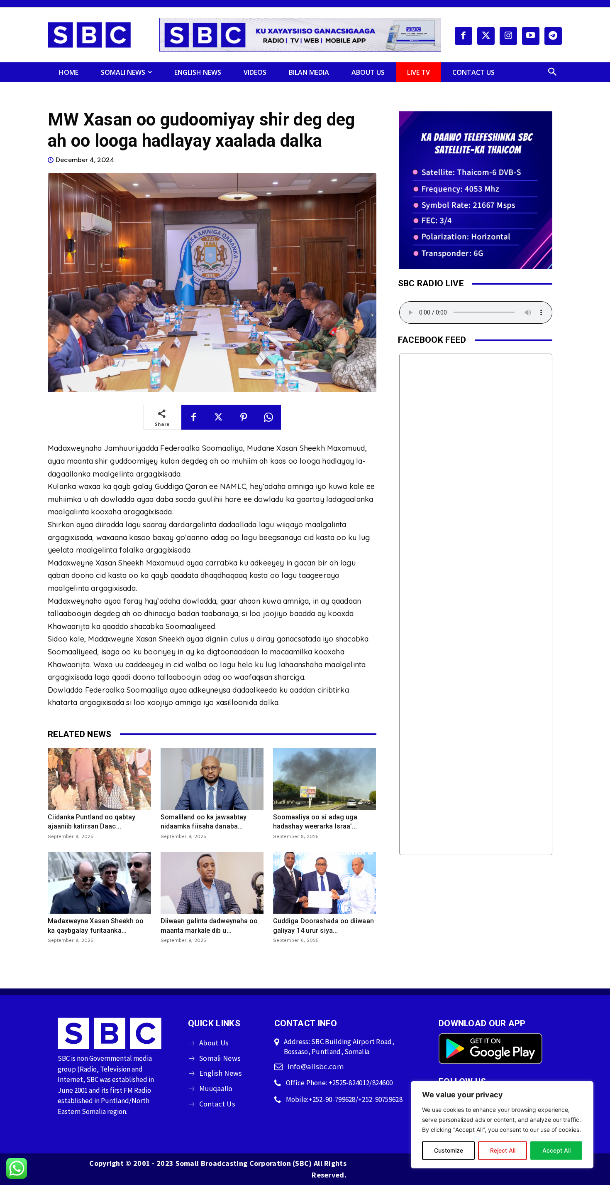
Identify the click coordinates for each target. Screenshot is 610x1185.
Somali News (220, 1058)
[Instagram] (508, 36)
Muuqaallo (216, 1088)
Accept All (556, 1150)
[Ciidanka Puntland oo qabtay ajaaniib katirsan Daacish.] (99, 779)
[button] (552, 72)
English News (220, 1073)
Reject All (502, 1150)
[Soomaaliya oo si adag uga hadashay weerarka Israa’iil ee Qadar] (324, 779)
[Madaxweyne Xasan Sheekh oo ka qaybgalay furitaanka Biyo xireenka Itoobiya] (99, 883)
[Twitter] (486, 36)
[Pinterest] (243, 417)
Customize (448, 1150)
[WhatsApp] (268, 417)
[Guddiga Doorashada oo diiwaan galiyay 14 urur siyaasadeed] (324, 883)
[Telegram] (553, 36)
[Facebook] (463, 36)
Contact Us (217, 1104)
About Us (214, 1042)
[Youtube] (531, 36)
